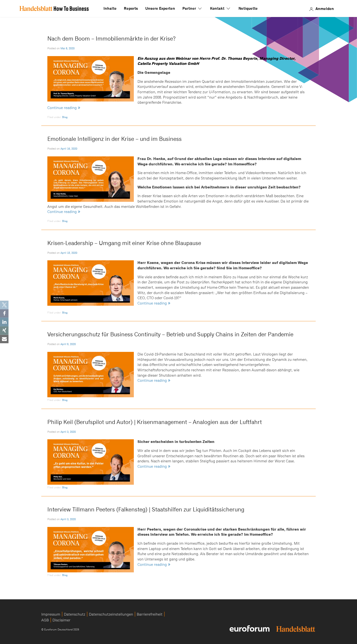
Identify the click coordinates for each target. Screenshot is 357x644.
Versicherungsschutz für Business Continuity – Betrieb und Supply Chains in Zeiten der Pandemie (170, 334)
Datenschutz (74, 614)
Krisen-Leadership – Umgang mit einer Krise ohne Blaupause (124, 243)
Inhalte (110, 8)
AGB (45, 620)
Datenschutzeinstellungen (111, 614)
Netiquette (248, 8)
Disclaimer (61, 620)
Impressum (50, 614)
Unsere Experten (160, 8)
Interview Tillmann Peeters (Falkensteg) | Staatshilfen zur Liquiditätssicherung (145, 510)
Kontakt (217, 8)
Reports (131, 8)
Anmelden (324, 8)
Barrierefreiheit (149, 614)
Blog (65, 117)
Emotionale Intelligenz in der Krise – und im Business (114, 139)
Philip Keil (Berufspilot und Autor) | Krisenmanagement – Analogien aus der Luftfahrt (154, 422)
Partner (189, 8)
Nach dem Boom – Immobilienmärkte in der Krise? (111, 39)
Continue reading (62, 107)
